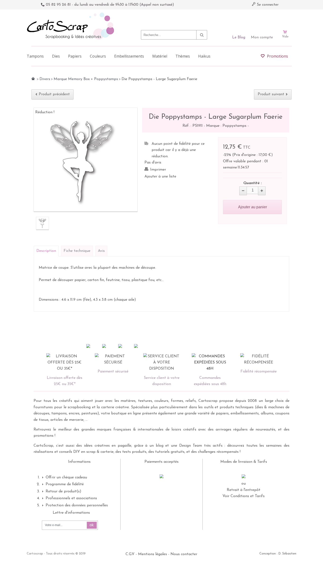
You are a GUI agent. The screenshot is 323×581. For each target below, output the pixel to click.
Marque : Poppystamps (227, 126)
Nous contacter (183, 554)
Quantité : (252, 183)
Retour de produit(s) (63, 491)
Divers (44, 79)
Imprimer (158, 170)
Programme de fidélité (65, 484)
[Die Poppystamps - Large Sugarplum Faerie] (42, 223)
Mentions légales (152, 554)
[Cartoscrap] (72, 14)
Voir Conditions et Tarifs (244, 496)
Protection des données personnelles (77, 505)
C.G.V (130, 554)
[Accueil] (33, 78)
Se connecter (267, 5)
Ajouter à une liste (160, 176)
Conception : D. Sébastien (277, 553)
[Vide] (285, 18)
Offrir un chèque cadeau (66, 477)
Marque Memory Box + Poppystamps (86, 79)
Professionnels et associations (71, 498)
